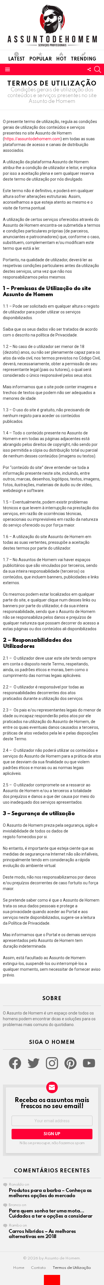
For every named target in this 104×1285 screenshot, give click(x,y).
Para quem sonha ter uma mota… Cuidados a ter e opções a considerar (50, 1214)
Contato (38, 1268)
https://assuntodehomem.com (32, 139)
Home (18, 1268)
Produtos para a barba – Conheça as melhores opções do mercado (50, 1193)
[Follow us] (89, 69)
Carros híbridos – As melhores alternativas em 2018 (42, 1234)
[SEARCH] (97, 69)
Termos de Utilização (72, 1268)
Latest (16, 59)
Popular (40, 59)
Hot (61, 59)
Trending (83, 59)
